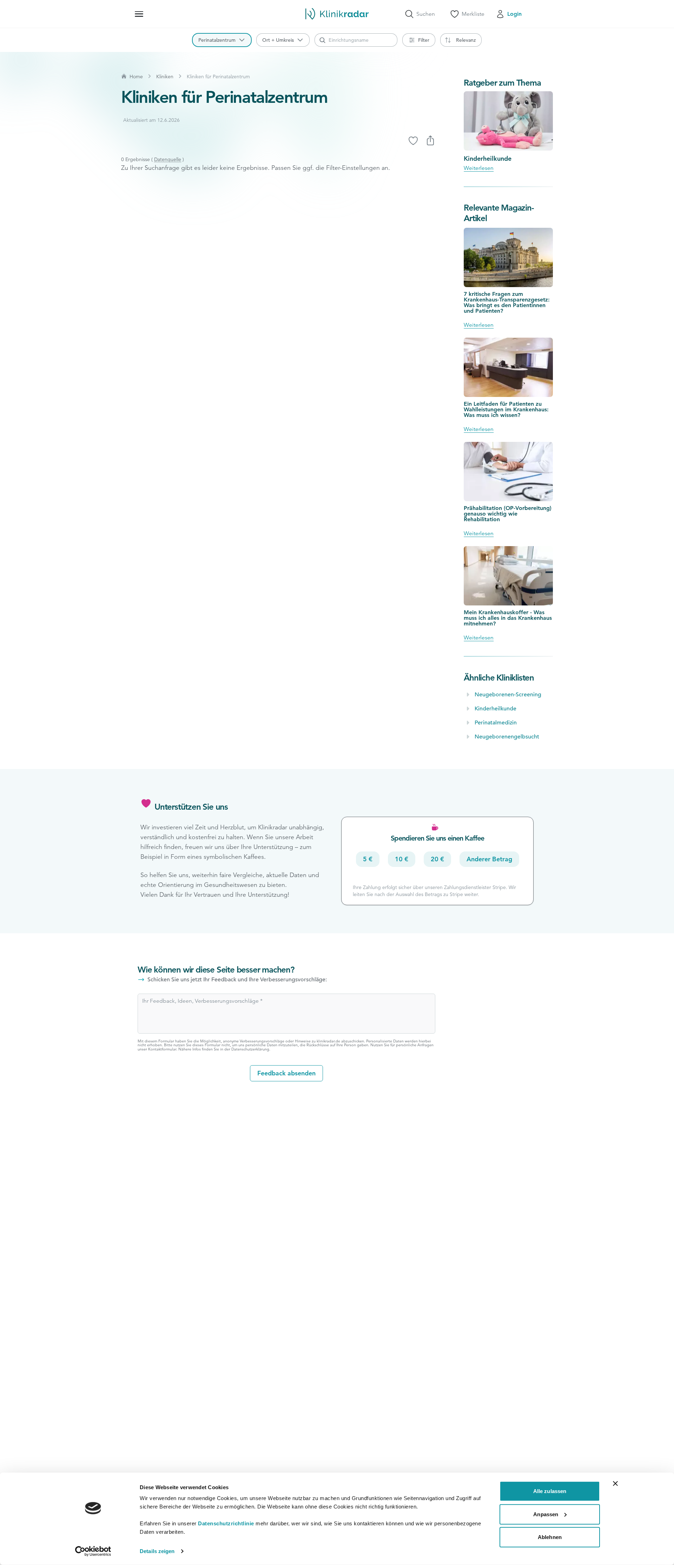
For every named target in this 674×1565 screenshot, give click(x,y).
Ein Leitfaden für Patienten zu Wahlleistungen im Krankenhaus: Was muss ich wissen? (506, 409)
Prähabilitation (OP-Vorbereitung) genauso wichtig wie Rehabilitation (507, 514)
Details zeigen (157, 1551)
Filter (423, 40)
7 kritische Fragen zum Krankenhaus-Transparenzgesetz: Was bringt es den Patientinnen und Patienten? (507, 302)
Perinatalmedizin (496, 722)
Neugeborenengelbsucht (507, 736)
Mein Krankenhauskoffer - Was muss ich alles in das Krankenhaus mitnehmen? (508, 618)
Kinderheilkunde (487, 158)
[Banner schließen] (615, 1483)
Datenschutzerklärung (250, 1049)
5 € (367, 859)
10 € (401, 859)
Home (136, 76)
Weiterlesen (479, 168)
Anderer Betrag (489, 859)
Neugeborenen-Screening (508, 694)
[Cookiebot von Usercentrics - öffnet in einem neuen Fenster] (93, 1551)
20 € (437, 859)
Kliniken (164, 76)
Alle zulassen (549, 1491)
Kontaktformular (162, 1049)
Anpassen (545, 1514)
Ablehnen (550, 1537)
